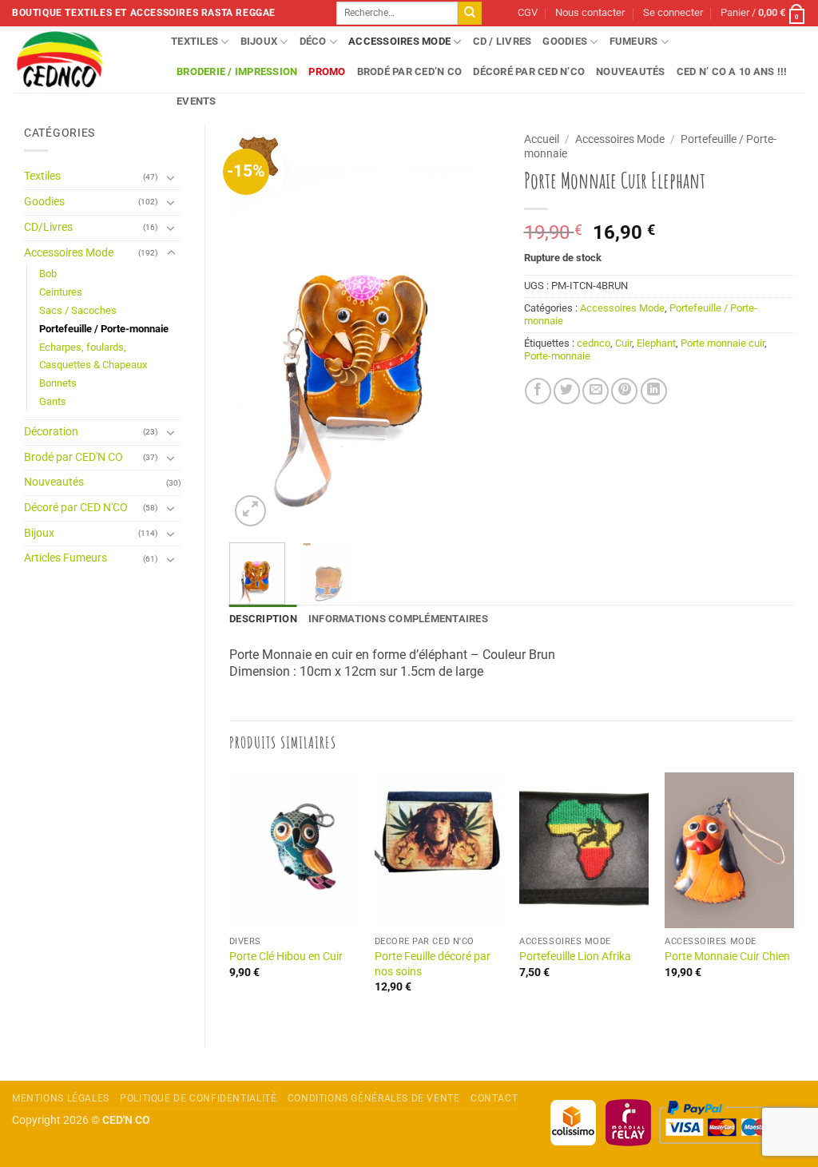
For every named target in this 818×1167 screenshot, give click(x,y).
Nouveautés (630, 71)
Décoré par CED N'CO (76, 507)
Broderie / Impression (237, 71)
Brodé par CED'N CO (73, 457)
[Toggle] (171, 177)
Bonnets (58, 383)
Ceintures (60, 292)
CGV (528, 12)
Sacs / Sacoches (78, 310)
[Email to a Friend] (595, 391)
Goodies (564, 41)
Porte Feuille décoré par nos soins (432, 964)
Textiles (194, 41)
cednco (593, 343)
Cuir (623, 343)
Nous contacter (590, 12)
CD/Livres (48, 227)
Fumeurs (634, 41)
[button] (673, 13)
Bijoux (259, 41)
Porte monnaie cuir (722, 343)
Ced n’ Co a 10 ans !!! (732, 71)
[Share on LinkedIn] (654, 391)
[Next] (474, 327)
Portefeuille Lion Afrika (575, 956)
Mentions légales (60, 1098)
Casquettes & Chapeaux (93, 365)
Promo (326, 71)
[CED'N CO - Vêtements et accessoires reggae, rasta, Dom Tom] (79, 59)
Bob (48, 274)
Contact (494, 1098)
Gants (52, 401)
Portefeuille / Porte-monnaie (104, 329)
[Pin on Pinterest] (624, 391)
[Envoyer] (470, 14)
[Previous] (254, 327)
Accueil (541, 139)
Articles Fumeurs (65, 558)
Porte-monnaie (557, 356)
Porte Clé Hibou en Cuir (286, 956)
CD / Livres (502, 41)
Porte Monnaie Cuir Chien (727, 956)
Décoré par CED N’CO (529, 71)
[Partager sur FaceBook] (538, 391)
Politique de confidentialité (198, 1098)
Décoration (51, 432)
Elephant (656, 343)
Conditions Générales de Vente (374, 1098)
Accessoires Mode (399, 41)
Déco (313, 41)
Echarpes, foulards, (82, 347)
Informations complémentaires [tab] (398, 619)
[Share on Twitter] (567, 391)
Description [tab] (263, 619)
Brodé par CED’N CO (410, 71)
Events (196, 101)
